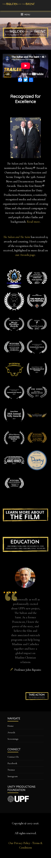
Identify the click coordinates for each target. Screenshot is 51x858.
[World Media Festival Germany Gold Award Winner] (37, 369)
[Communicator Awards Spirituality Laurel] (37, 347)
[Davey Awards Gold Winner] (37, 460)
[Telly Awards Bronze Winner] (14, 415)
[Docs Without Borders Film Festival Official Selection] (14, 278)
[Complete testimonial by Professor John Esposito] (25, 587)
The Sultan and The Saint (19, 7)
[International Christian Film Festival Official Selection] (14, 437)
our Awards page (25, 255)
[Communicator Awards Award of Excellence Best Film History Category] (14, 392)
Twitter (11, 769)
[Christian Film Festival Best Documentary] (37, 278)
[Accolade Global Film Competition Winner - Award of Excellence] (14, 347)
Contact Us (13, 756)
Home (10, 725)
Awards (11, 732)
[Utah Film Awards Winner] (37, 324)
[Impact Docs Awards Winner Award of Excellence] (14, 483)
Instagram (12, 776)
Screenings (12, 738)
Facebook (12, 763)
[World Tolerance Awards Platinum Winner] (37, 415)
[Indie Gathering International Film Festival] (14, 460)
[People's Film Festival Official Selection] (37, 301)
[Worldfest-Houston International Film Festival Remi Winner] (37, 392)
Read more (33, 221)
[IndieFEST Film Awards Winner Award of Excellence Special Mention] (37, 437)
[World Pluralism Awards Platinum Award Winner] (14, 324)
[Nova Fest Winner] (14, 369)
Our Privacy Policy (19, 843)
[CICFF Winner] (14, 301)
